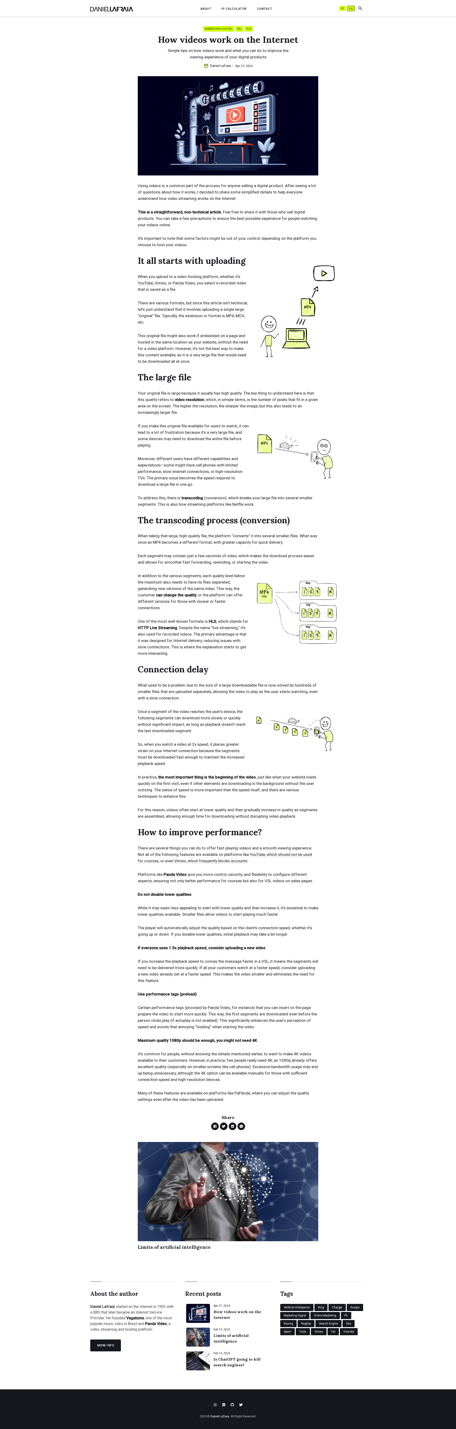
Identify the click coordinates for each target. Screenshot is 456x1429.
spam (287, 1331)
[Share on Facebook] (215, 1126)
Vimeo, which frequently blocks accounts (210, 860)
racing (288, 1323)
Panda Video (184, 283)
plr (248, 29)
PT (342, 8)
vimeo (318, 1331)
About (205, 8)
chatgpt (337, 1307)
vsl (239, 29)
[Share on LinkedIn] (232, 1126)
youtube (348, 1331)
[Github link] (232, 1404)
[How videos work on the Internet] (198, 1313)
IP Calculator (234, 8)
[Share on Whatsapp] (241, 1126)
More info (105, 1345)
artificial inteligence (297, 1307)
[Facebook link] (223, 1404)
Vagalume (135, 1318)
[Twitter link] (240, 1404)
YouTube (145, 283)
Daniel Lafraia (220, 66)
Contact (264, 8)
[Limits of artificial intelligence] (198, 1337)
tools (302, 1331)
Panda (244, 1093)
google (355, 1307)
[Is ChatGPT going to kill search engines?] (198, 1360)
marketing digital (219, 29)
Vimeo (160, 283)
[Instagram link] (215, 1404)
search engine (328, 1323)
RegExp (306, 1323)
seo (348, 1323)
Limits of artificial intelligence (174, 1247)
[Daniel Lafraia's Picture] (206, 66)
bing (321, 1307)
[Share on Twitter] (224, 1126)
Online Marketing (325, 1315)
